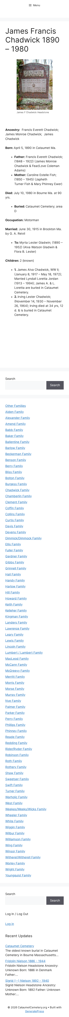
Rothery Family (15, 767)
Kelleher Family (16, 610)
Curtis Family (14, 520)
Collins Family (15, 514)
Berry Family (14, 466)
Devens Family (15, 532)
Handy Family (15, 580)
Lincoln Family (15, 646)
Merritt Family (15, 676)
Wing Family (13, 845)
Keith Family (13, 604)
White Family (14, 821)
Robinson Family (17, 755)
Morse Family (14, 689)
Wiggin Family (15, 827)
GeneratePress (34, 1011)
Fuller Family (14, 550)
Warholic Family (16, 797)
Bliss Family (13, 472)
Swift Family (14, 785)
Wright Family (14, 869)
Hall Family (13, 574)
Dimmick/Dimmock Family (23, 538)
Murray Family (15, 695)
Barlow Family (15, 448)
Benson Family (15, 460)
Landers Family (16, 622)
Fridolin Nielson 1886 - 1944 (25, 961)
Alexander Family (17, 418)
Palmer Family (15, 707)
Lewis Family (14, 640)
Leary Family (14, 634)
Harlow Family (15, 586)
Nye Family (13, 701)
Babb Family (14, 430)
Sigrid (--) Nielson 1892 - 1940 (27, 980)
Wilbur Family (14, 833)
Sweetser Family (17, 779)
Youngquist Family (18, 875)
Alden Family (14, 412)
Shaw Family (14, 773)
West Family (13, 803)
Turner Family (15, 791)
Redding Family (16, 743)
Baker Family (14, 436)
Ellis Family (13, 544)
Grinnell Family (15, 568)
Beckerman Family (18, 454)
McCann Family (16, 664)
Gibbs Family (14, 562)
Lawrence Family (17, 628)
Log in (9, 924)
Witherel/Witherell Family (23, 857)
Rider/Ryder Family (18, 749)
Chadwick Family (17, 490)
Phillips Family (15, 725)
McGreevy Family (17, 670)
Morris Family (14, 682)
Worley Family (15, 863)
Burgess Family (16, 484)
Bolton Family (14, 478)
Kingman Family (16, 616)
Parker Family (15, 713)
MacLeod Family (17, 658)
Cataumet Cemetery (19, 946)
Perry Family (14, 719)
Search (10, 378)
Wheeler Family (16, 815)
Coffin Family (14, 508)
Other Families (15, 406)
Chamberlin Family (18, 496)
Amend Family (15, 424)
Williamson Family (18, 839)
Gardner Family (16, 556)
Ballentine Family (17, 442)
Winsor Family (15, 851)
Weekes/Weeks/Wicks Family (25, 809)
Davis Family (14, 526)
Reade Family (15, 737)
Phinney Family (16, 731)
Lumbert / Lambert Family (24, 652)
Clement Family (16, 502)
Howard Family (16, 598)
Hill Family (12, 592)
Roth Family (13, 761)
